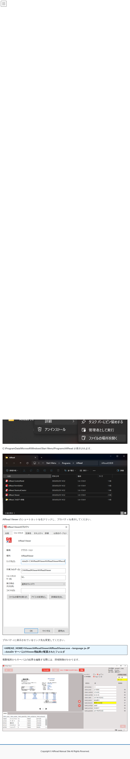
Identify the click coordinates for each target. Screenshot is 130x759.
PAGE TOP (124, 733)
